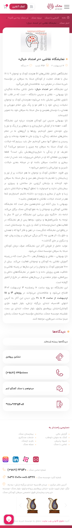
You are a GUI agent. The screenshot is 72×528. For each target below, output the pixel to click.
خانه (64, 18)
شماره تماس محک (27, 470)
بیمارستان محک (26, 434)
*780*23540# (15, 404)
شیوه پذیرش (60, 441)
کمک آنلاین (18, 6)
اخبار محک (64, 23)
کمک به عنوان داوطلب (56, 437)
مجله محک (28, 444)
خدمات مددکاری (26, 437)
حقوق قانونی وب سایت (53, 521)
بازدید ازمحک (27, 441)
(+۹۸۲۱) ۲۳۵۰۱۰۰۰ (17, 372)
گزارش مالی (61, 434)
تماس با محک (60, 444)
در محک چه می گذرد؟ (18, 18)
